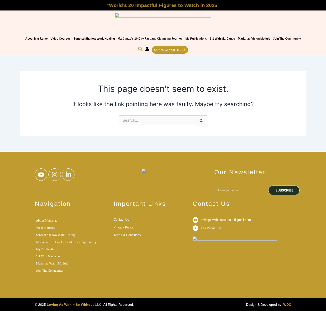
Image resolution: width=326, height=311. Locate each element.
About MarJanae (36, 38)
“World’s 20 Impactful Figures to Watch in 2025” (163, 5)
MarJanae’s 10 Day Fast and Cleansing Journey (150, 38)
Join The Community (287, 38)
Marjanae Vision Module (254, 38)
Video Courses (61, 38)
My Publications (196, 38)
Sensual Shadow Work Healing (94, 38)
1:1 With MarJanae (222, 38)
